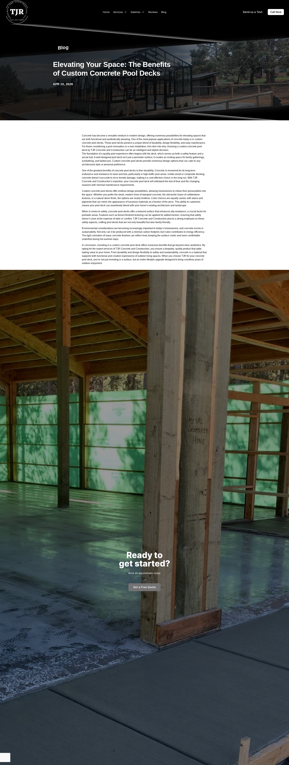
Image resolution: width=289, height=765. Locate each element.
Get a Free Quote (144, 587)
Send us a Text (252, 12)
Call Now (275, 12)
